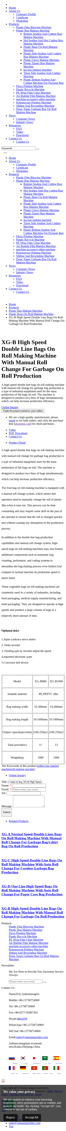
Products (14, 24)
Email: (6, 789)
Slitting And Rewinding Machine (35, 105)
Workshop (22, 20)
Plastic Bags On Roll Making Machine (31, 314)
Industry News (24, 122)
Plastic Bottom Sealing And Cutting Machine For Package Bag (43, 81)
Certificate (22, 17)
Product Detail (17, 442)
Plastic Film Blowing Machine (33, 27)
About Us (14, 11)
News (12, 115)
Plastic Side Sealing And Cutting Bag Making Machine (42, 55)
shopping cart (22, 423)
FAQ (19, 128)
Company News (25, 118)
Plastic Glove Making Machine (41, 60)
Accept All (31, 1117)
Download (22, 135)
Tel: (4, 793)
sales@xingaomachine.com (32, 1037)
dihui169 (22, 1018)
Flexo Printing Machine (29, 86)
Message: (7, 806)
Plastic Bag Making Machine (33, 30)
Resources (15, 125)
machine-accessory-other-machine (35, 99)
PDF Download (18, 433)
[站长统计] (3, 1081)
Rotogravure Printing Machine (33, 102)
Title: (4, 781)
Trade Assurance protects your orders (23, 411)
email (12, 420)
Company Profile (26, 14)
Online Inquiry (10, 407)
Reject (10, 1117)
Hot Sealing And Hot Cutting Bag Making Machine (43, 42)
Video (19, 131)
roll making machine (23, 769)
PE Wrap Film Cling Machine (33, 92)
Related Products (18, 821)
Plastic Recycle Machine (30, 89)
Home (12, 7)
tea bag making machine (37, 69)
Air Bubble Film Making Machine (36, 96)
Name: (6, 785)
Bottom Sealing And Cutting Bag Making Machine (42, 35)
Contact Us (15, 138)
